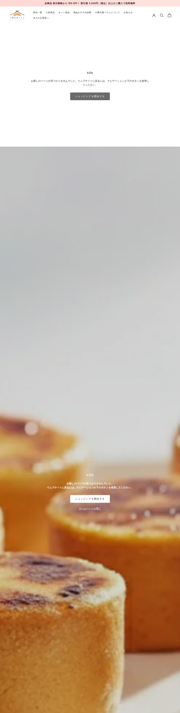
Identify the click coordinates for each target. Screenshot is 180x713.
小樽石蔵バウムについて (107, 12)
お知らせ (128, 12)
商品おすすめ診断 (82, 12)
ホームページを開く (90, 508)
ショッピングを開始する (90, 96)
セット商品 (64, 12)
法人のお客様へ (41, 18)
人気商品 (50, 12)
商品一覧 (37, 12)
